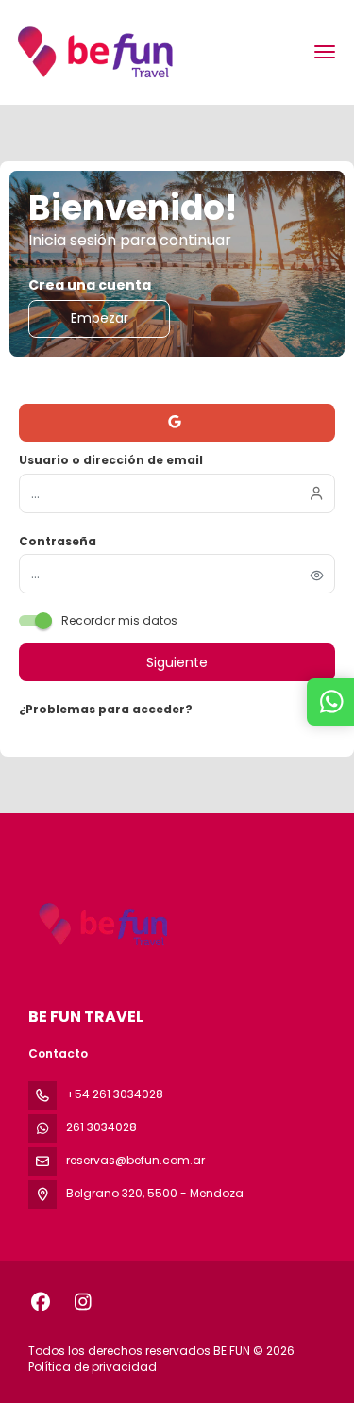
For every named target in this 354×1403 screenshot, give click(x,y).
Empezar (99, 318)
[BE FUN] (101, 924)
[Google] (177, 423)
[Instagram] (82, 1302)
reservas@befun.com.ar (135, 1160)
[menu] (325, 52)
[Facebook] (40, 1302)
